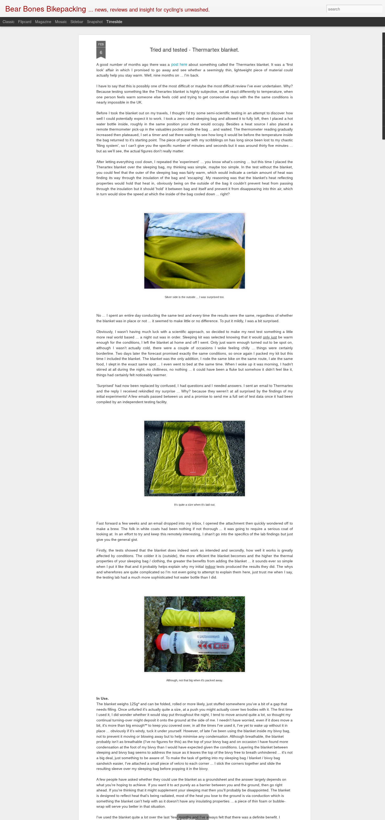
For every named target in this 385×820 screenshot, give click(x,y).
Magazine (43, 21)
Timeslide (114, 21)
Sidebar (76, 21)
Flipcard (24, 21)
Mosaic (61, 21)
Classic (8, 21)
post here (179, 64)
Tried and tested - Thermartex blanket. (194, 49)
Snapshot (95, 21)
